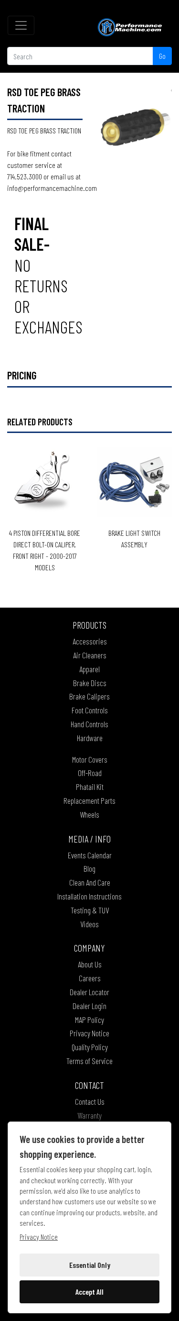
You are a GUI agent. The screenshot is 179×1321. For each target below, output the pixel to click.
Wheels (89, 814)
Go (162, 55)
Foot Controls (90, 710)
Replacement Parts (89, 800)
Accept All (89, 1291)
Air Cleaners (89, 655)
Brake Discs (89, 683)
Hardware (90, 738)
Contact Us (90, 1101)
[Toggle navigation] (21, 25)
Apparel (89, 669)
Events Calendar (90, 855)
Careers (90, 978)
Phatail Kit (90, 786)
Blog (89, 868)
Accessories (90, 641)
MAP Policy (89, 1019)
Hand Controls (89, 724)
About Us (90, 964)
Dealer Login (89, 1005)
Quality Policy (90, 1047)
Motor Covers (89, 759)
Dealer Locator (89, 992)
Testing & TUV (90, 910)
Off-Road (90, 772)
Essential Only (89, 1264)
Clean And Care (89, 882)
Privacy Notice (89, 1033)
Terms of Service (89, 1061)
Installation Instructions (89, 896)
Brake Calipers (89, 696)
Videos (89, 924)
